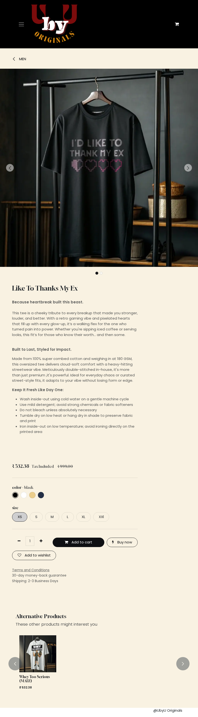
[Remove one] (19, 541)
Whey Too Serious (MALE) (34, 679)
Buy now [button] (124, 542)
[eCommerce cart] (176, 24)
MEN (22, 58)
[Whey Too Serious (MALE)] (37, 653)
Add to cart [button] (81, 542)
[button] (10, 168)
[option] (99, 663)
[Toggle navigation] (21, 24)
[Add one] (41, 541)
